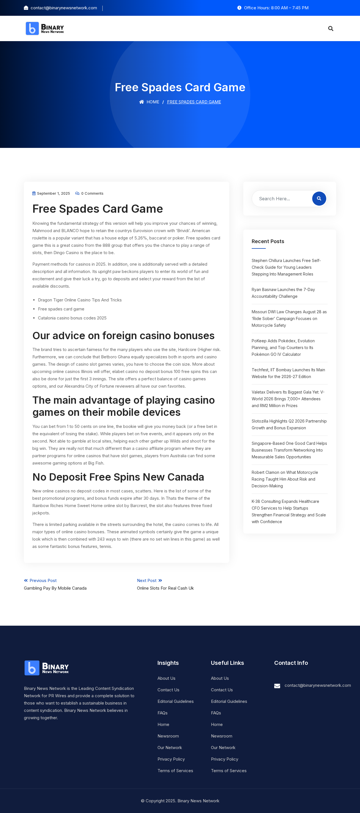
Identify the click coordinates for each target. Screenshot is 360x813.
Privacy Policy (171, 759)
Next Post (165, 584)
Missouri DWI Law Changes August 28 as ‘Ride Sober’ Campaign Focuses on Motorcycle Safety (289, 318)
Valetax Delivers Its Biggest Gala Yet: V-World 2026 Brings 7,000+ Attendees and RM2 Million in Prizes (288, 399)
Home (152, 102)
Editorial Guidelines (176, 701)
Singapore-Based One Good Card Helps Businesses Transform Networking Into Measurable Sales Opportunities (289, 450)
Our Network (170, 747)
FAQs (163, 713)
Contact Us (168, 689)
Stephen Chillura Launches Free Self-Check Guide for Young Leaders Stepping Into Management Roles (286, 267)
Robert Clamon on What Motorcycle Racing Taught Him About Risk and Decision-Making (285, 479)
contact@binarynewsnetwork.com (318, 685)
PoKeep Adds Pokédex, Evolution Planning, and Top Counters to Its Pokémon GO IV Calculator (283, 347)
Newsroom (168, 736)
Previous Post (55, 584)
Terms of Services (175, 770)
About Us (167, 678)
